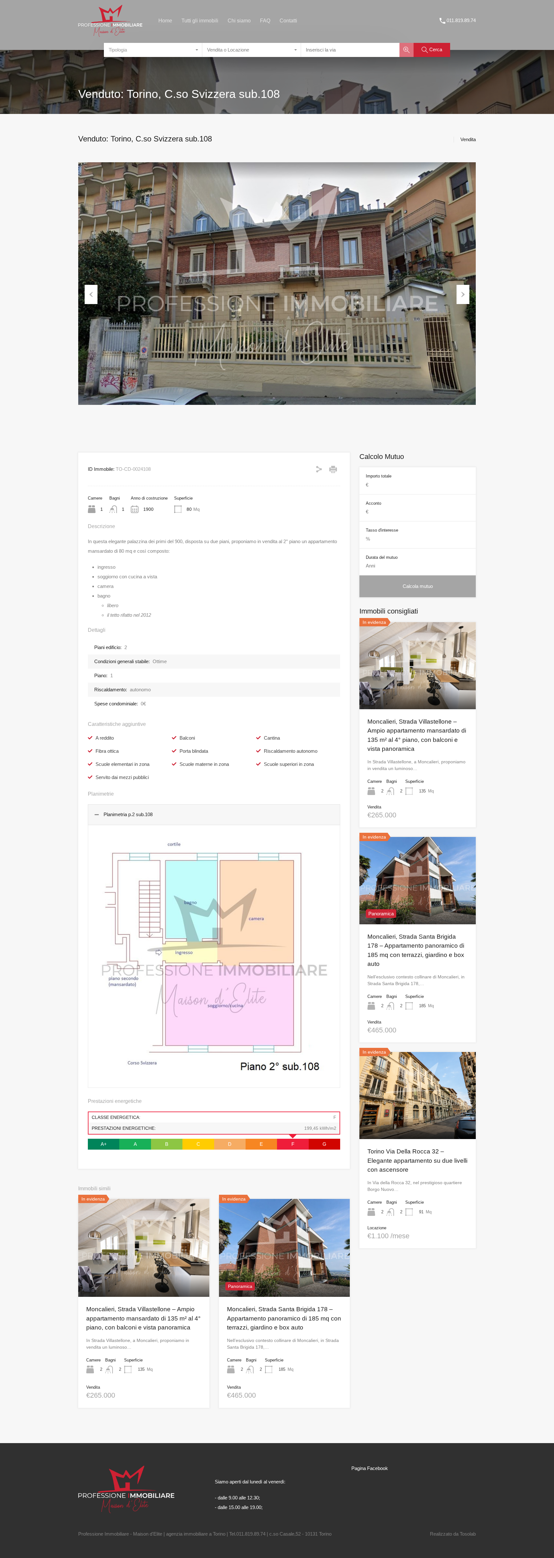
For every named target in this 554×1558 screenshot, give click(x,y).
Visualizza (144, 1277)
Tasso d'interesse (382, 530)
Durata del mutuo (382, 557)
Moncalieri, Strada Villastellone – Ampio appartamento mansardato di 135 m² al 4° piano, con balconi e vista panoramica (143, 1318)
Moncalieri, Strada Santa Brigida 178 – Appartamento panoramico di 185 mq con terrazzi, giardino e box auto (284, 1318)
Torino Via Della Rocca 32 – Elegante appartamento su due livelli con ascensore (417, 1160)
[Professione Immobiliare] (110, 33)
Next (463, 294)
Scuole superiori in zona (289, 764)
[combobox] (153, 50)
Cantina (272, 738)
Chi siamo (239, 20)
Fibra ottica (107, 751)
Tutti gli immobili (199, 20)
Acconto (373, 503)
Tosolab (468, 1534)
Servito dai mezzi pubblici (122, 777)
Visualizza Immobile (418, 691)
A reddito (105, 738)
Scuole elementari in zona (122, 764)
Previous (91, 294)
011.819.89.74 (461, 20)
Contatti (288, 20)
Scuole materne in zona (204, 764)
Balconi (187, 738)
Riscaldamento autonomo (290, 751)
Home (165, 20)
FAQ (265, 20)
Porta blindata (194, 751)
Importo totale (378, 476)
